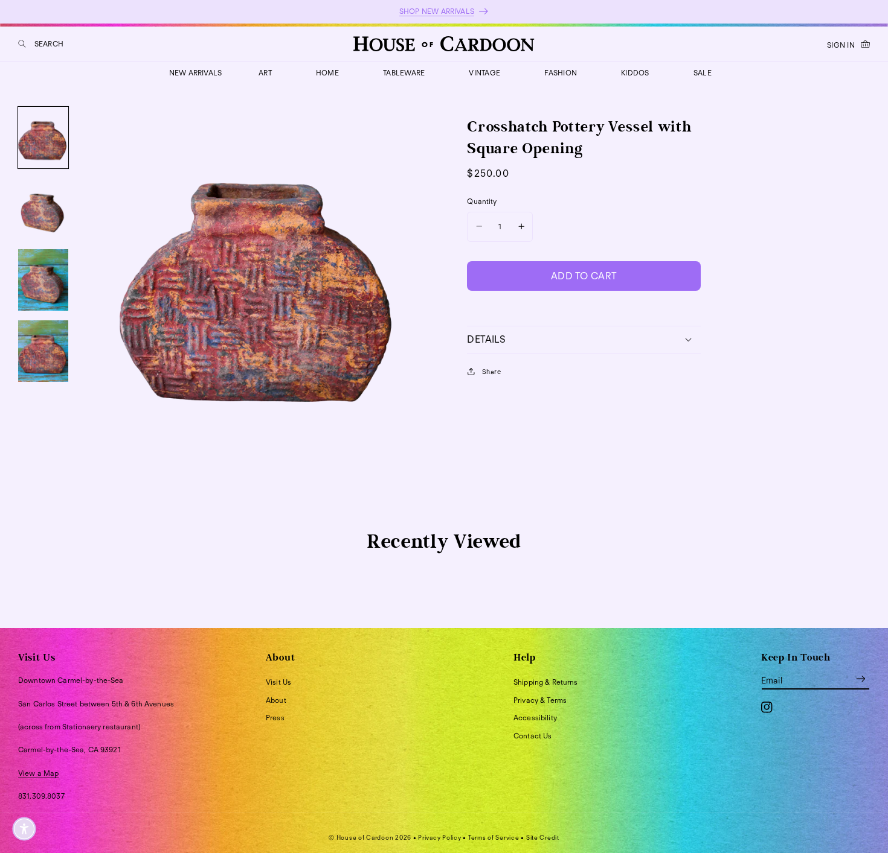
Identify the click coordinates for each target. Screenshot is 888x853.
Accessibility (535, 717)
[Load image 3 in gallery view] (43, 280)
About (276, 700)
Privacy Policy (439, 837)
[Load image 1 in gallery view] (43, 137)
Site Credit (542, 837)
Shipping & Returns (545, 682)
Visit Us (278, 682)
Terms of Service (494, 837)
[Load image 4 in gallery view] (43, 351)
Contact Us (532, 735)
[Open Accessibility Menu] (24, 829)
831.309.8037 (41, 796)
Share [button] (491, 371)
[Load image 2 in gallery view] (43, 208)
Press (275, 717)
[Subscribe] (861, 678)
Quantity (482, 201)
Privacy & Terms (540, 700)
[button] (40, 43)
